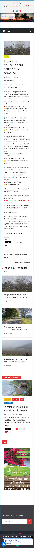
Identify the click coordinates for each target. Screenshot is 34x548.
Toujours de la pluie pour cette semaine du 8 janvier (15, 295)
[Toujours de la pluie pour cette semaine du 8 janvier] (17, 277)
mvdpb (17, 77)
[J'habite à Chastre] (4, 30)
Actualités (7, 399)
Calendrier (15, 399)
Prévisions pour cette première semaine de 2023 (15, 328)
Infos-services (8, 402)
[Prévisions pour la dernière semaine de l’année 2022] (17, 342)
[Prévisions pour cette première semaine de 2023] (17, 309)
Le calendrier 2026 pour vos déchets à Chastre (16, 408)
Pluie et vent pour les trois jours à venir (16, 255)
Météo (6, 56)
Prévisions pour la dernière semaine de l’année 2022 (15, 360)
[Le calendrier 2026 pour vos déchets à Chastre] (17, 388)
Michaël (20, 414)
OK (17, 545)
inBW (22, 399)
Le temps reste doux (22, 262)
